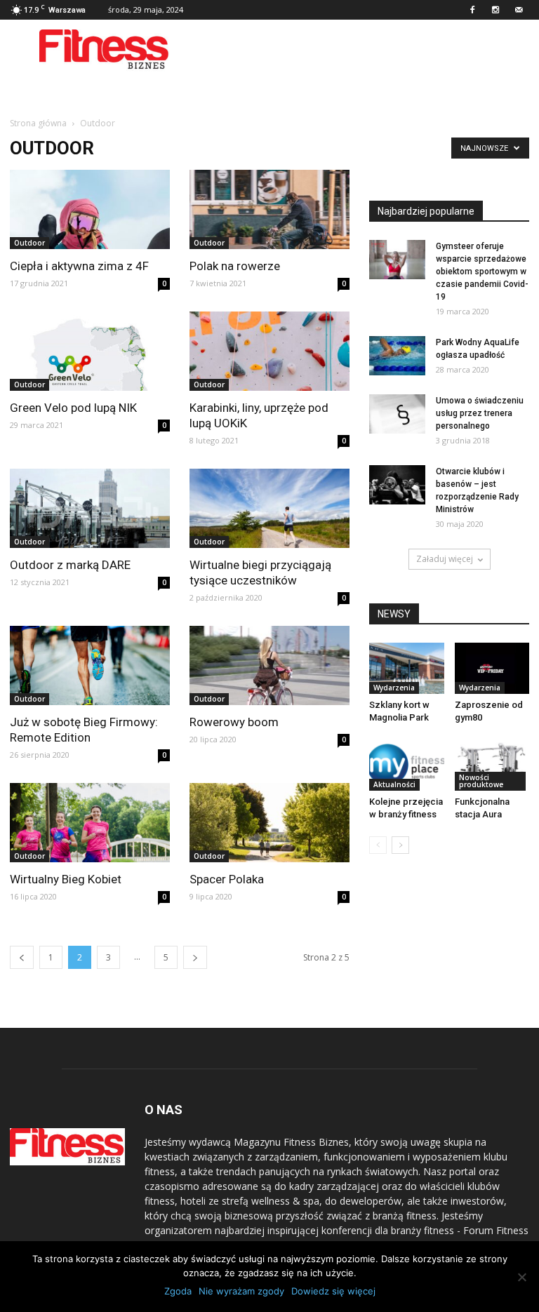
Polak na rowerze (234, 266)
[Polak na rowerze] (269, 209)
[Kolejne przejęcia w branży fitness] (406, 765)
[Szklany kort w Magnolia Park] (406, 668)
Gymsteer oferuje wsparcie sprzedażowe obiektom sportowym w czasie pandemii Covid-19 (482, 271)
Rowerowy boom (234, 722)
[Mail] (518, 9)
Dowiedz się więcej (333, 1291)
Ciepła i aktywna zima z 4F (79, 266)
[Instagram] (495, 9)
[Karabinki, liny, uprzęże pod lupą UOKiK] (269, 351)
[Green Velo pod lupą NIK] (90, 351)
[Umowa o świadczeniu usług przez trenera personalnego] (397, 414)
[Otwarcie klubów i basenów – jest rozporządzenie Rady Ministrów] (397, 484)
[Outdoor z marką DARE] (90, 508)
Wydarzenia (394, 687)
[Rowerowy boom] (269, 665)
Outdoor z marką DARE (70, 565)
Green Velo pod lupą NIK (73, 408)
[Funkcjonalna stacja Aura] (492, 765)
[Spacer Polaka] (269, 822)
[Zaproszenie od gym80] (492, 668)
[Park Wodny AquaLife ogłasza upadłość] (397, 355)
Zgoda (178, 1291)
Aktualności (394, 784)
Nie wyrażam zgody (241, 1291)
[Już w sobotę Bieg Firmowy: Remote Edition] (90, 665)
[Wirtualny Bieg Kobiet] (90, 822)
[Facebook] (472, 9)
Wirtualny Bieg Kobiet (65, 879)
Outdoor (29, 243)
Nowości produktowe (481, 780)
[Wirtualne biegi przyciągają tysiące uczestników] (269, 508)
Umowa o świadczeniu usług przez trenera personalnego (480, 413)
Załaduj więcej (444, 559)
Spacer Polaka (226, 879)
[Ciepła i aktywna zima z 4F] (90, 209)
